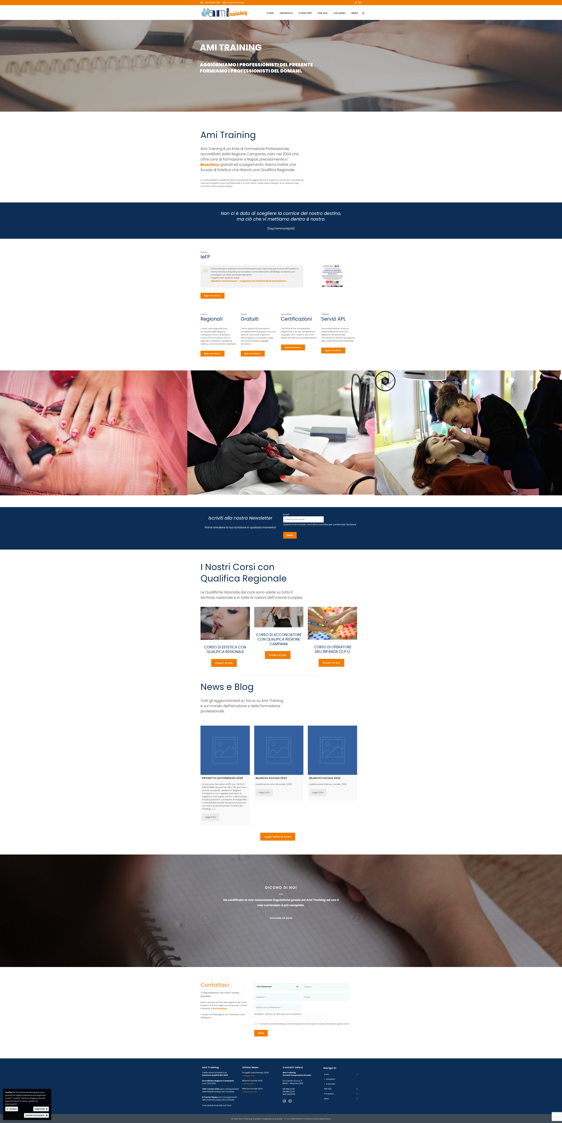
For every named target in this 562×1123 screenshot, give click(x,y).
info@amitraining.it (235, 2)
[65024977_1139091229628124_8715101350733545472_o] (281, 432)
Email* (286, 514)
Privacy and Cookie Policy (317, 1119)
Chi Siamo (340, 13)
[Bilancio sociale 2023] (279, 750)
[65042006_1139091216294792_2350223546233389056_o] (468, 432)
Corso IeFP (305, 13)
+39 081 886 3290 (212, 2)
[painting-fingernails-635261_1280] (93, 432)
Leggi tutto (210, 817)
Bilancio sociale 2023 (252, 1080)
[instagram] (290, 1101)
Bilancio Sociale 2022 (252, 1088)
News (354, 13)
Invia (290, 535)
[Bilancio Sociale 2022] (332, 750)
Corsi (270, 13)
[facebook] (284, 1101)
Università (286, 13)
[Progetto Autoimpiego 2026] (225, 750)
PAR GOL (323, 13)
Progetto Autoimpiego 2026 (255, 1072)
